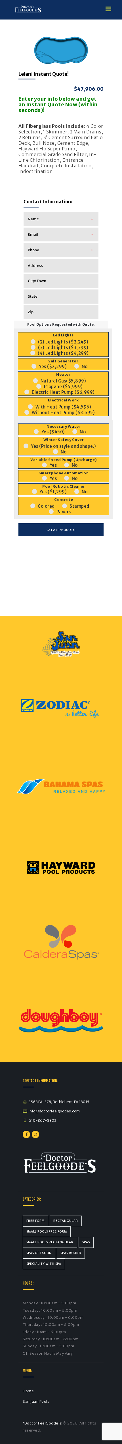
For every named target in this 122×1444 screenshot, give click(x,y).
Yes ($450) (53, 432)
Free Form (35, 1221)
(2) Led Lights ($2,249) (63, 342)
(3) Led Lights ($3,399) (63, 347)
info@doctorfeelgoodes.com (54, 1111)
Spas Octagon (39, 1253)
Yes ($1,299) (53, 491)
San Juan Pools (36, 1401)
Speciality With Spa (43, 1264)
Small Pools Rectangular (49, 1242)
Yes (53, 465)
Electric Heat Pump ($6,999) (63, 392)
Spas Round (70, 1253)
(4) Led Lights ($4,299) (63, 353)
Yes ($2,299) (53, 366)
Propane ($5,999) (63, 386)
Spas (86, 1242)
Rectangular (65, 1221)
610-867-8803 (42, 1120)
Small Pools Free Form (46, 1231)
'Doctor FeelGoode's (42, 1423)
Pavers (63, 512)
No (85, 366)
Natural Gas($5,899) (63, 381)
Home (28, 1391)
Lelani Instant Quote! (43, 74)
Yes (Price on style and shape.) (63, 446)
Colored (46, 506)
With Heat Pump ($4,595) (63, 407)
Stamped (79, 506)
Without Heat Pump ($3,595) (63, 412)
